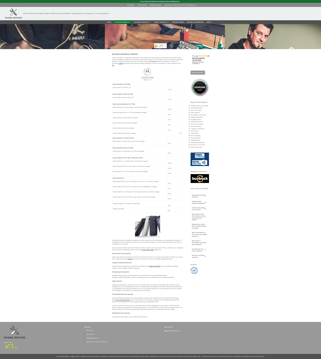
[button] (200, 196)
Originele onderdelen (195, 22)
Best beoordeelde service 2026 (198, 59)
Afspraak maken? (198, 72)
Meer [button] (208, 22)
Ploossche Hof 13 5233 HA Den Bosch (97, 342)
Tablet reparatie (160, 22)
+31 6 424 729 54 (142, 5)
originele (120, 63)
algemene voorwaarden (242, 356)
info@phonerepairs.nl (155, 5)
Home (109, 22)
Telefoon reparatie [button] (121, 22)
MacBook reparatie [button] (141, 22)
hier (113, 65)
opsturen (130, 259)
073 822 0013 (130, 5)
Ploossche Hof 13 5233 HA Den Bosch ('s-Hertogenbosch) (180, 5)
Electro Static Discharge (122, 300)
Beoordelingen (178, 22)
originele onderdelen (155, 266)
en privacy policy (253, 356)
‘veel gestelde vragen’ (147, 249)
